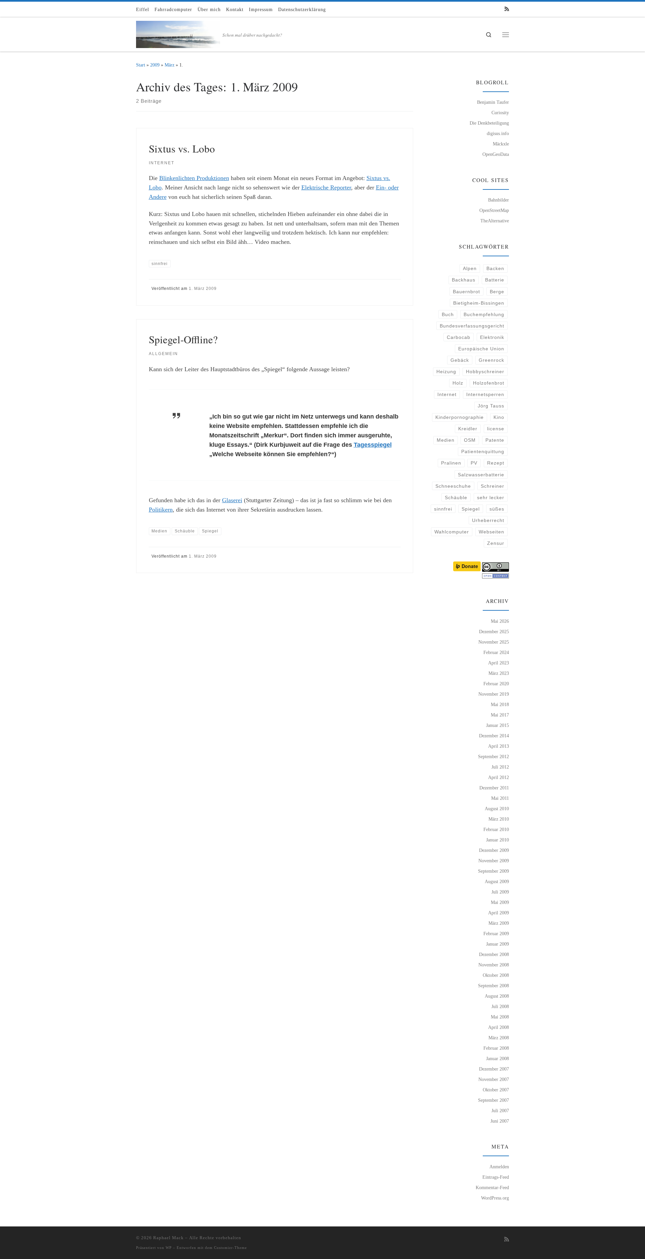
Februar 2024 (496, 652)
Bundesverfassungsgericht (472, 326)
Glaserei (232, 500)
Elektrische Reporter (326, 187)
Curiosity (500, 112)
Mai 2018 (500, 704)
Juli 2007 (500, 1110)
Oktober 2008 (496, 975)
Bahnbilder (498, 200)
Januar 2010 (497, 839)
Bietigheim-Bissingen (478, 303)
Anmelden (499, 1166)
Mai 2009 (500, 902)
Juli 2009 (500, 892)
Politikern (161, 509)
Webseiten (491, 531)
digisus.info (498, 133)
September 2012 (493, 756)
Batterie (494, 280)
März (169, 65)
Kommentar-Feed (492, 1187)
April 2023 (498, 662)
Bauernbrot (466, 291)
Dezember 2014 (494, 735)
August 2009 (497, 881)
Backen (495, 268)
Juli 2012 (500, 767)
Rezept (495, 463)
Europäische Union (481, 348)
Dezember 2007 (494, 1069)
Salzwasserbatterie (481, 474)
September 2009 (493, 871)
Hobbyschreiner (485, 371)
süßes (496, 509)
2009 (155, 65)
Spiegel (471, 509)
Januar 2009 (497, 944)
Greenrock (491, 360)
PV (474, 463)
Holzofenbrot (488, 383)
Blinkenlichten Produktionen (194, 178)
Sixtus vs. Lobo (182, 148)
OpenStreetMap (494, 210)
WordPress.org (495, 1198)
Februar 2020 (496, 683)
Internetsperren (485, 394)
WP (169, 1248)
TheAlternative (494, 220)
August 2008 (497, 996)
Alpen (470, 268)
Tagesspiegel (373, 444)
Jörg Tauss (491, 405)
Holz (458, 383)
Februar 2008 (496, 1048)
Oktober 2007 (496, 1089)
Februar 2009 (496, 933)
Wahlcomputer (451, 531)
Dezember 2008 (494, 954)
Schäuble (456, 497)
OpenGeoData (495, 154)
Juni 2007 (499, 1121)
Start (140, 65)
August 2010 (497, 808)
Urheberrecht (488, 520)
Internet (447, 394)
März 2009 (498, 923)
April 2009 (498, 912)
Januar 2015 (497, 725)
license (495, 428)
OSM (470, 440)
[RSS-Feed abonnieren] (507, 9)
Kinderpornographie (459, 417)
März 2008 (498, 1037)
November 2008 (493, 964)
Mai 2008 (500, 1016)
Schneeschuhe (453, 486)
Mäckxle (501, 143)
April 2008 (498, 1027)
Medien (446, 440)
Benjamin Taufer (493, 102)
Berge (497, 291)
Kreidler (467, 428)
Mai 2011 (500, 798)
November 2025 (493, 642)
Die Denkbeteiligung (489, 123)
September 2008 (493, 985)
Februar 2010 (496, 829)
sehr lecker (490, 497)
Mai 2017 (500, 715)
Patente (494, 440)
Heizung (446, 371)
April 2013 (498, 746)
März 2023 (498, 673)
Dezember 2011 (494, 787)
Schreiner (492, 486)
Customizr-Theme (230, 1248)
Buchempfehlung (484, 314)
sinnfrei (443, 509)
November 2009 (493, 860)
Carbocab (458, 337)
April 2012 (498, 777)
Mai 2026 (500, 621)
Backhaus (463, 280)
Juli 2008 (500, 1006)
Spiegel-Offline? (183, 339)
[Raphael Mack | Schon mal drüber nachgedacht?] (178, 33)
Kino (498, 417)
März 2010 (498, 819)
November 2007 (493, 1079)
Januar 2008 (497, 1058)
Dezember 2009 (494, 850)
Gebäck (459, 360)
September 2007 (493, 1100)
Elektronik (492, 337)
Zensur (495, 543)
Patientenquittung (482, 451)
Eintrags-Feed (495, 1177)
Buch (448, 314)
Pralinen (451, 463)
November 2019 (493, 694)
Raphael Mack (168, 1237)
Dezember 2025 (494, 631)
